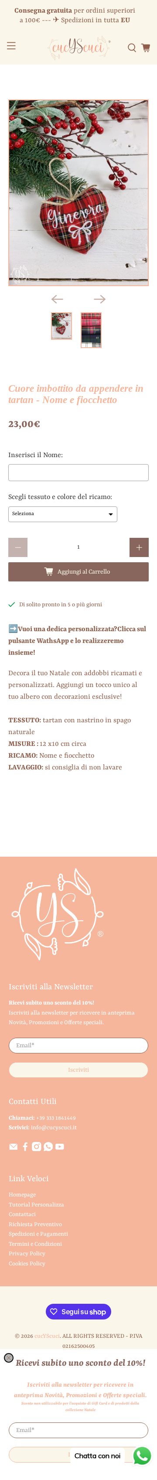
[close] (8, 1358)
